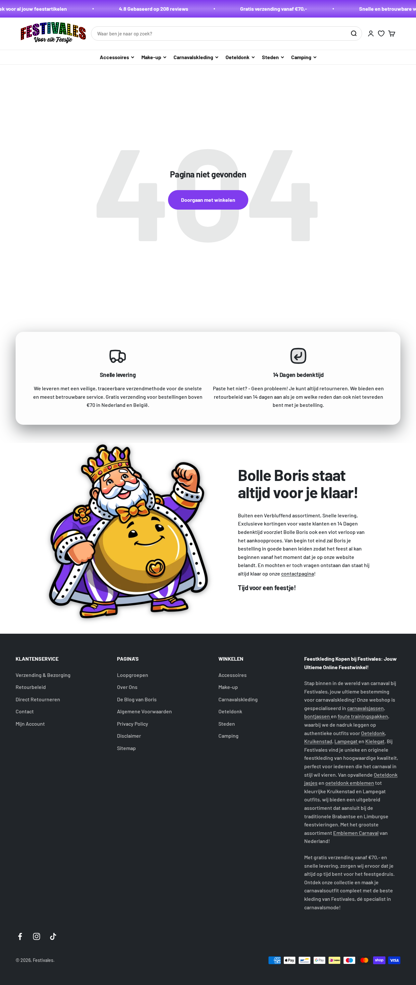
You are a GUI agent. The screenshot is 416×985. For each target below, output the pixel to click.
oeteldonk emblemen (349, 783)
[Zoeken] (353, 33)
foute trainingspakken (363, 716)
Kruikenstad (318, 741)
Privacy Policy (132, 723)
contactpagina (297, 573)
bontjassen (317, 716)
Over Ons (127, 687)
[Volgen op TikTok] (53, 936)
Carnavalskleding (193, 57)
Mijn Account (30, 723)
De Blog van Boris (137, 699)
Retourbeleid (31, 687)
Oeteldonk (238, 57)
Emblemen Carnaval (356, 833)
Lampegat (346, 741)
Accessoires (114, 57)
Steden (270, 57)
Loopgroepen (132, 675)
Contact (25, 711)
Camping (301, 57)
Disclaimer (129, 735)
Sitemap (126, 748)
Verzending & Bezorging (43, 675)
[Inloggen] (370, 33)
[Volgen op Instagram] (36, 936)
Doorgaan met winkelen (208, 200)
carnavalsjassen (365, 708)
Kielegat (374, 741)
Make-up (151, 57)
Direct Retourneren (38, 699)
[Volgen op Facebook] (20, 936)
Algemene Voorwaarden (144, 711)
